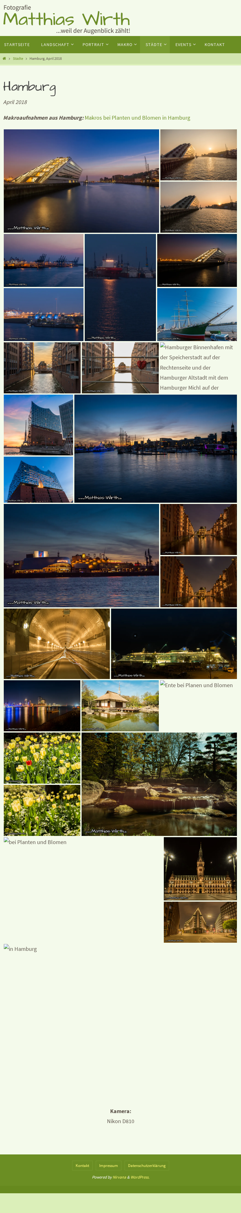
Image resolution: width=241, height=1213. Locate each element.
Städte (18, 58)
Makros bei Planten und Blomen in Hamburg (137, 117)
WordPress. (140, 1177)
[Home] (4, 58)
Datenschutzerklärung (147, 1165)
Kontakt (82, 1165)
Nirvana (119, 1177)
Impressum (108, 1165)
